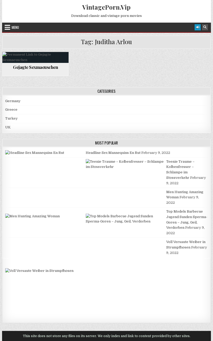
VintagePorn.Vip (106, 7)
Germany (13, 101)
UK (8, 127)
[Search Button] (205, 27)
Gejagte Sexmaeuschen (35, 67)
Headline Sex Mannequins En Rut (113, 153)
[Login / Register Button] (198, 27)
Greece (11, 110)
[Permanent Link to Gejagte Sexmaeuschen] (35, 57)
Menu (15, 27)
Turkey (11, 118)
